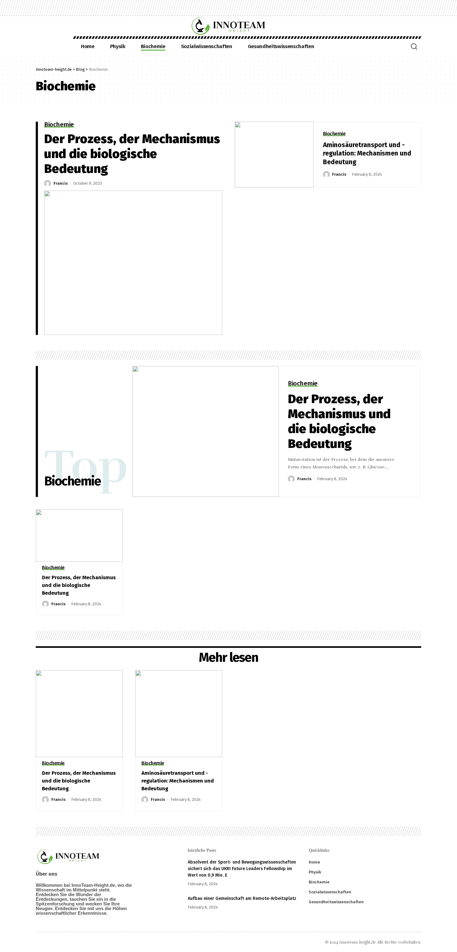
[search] (414, 46)
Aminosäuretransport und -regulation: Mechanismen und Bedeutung (367, 153)
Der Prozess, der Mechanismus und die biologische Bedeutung (132, 154)
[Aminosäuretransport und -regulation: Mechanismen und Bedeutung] (274, 155)
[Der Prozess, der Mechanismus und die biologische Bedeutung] (133, 263)
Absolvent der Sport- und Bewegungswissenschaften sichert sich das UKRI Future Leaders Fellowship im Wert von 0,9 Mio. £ (242, 869)
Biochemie (59, 125)
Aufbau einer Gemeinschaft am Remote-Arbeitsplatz (242, 898)
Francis (60, 183)
